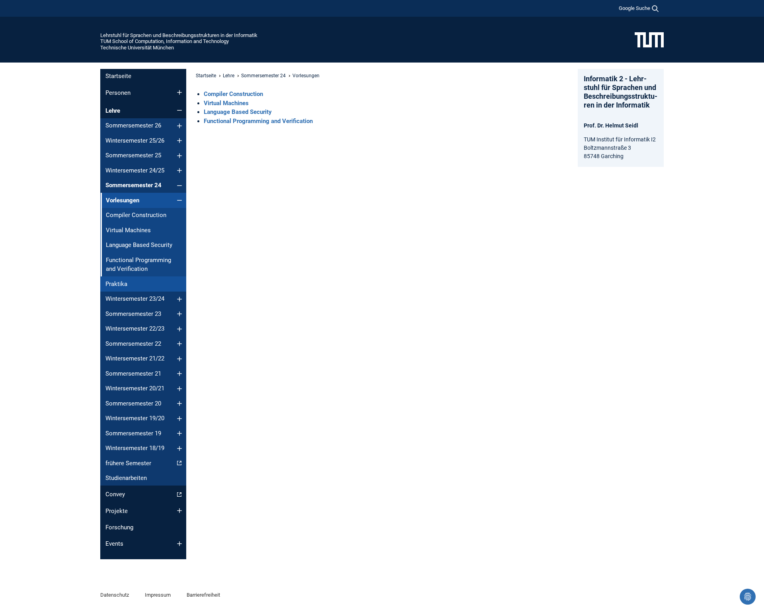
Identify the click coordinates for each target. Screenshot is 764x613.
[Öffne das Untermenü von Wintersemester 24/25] (179, 170)
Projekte (116, 511)
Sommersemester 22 (133, 343)
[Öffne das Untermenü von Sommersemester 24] (179, 185)
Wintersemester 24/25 (134, 170)
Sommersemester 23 (133, 313)
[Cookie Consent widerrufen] (748, 597)
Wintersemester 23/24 (134, 298)
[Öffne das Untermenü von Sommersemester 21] (179, 373)
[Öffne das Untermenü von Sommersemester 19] (179, 433)
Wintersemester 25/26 (134, 140)
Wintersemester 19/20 (134, 418)
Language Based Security (139, 245)
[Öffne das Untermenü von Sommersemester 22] (179, 344)
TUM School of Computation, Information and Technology (164, 41)
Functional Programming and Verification (138, 265)
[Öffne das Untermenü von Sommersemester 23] (179, 314)
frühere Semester (128, 463)
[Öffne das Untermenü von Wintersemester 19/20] (179, 418)
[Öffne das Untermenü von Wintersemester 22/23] (179, 329)
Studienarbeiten (126, 478)
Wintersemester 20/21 (134, 388)
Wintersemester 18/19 (134, 448)
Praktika (116, 284)
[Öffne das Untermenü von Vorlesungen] (179, 200)
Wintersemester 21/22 (134, 358)
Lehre (112, 110)
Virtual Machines (128, 230)
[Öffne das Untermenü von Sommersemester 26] (179, 126)
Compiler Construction (136, 215)
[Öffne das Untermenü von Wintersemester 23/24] (179, 299)
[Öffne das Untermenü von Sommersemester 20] (179, 403)
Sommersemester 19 (133, 433)
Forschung (119, 527)
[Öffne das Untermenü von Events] (179, 543)
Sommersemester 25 (133, 155)
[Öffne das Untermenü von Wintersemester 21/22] (179, 359)
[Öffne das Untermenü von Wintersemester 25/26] (179, 140)
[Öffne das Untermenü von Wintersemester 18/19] (179, 448)
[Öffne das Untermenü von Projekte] (179, 510)
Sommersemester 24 (133, 185)
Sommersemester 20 (133, 403)
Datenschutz (114, 595)
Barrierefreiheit (203, 595)
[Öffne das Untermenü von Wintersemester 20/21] (179, 389)
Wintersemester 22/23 (134, 328)
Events (114, 543)
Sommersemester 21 (133, 373)
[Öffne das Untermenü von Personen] (179, 92)
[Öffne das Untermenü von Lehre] (179, 110)
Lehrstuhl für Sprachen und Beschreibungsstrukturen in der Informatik (178, 35)
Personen (118, 92)
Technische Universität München (137, 48)
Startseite (118, 76)
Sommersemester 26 (133, 125)
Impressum (158, 595)
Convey (115, 494)
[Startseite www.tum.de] (649, 39)
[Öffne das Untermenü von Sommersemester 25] (179, 156)
